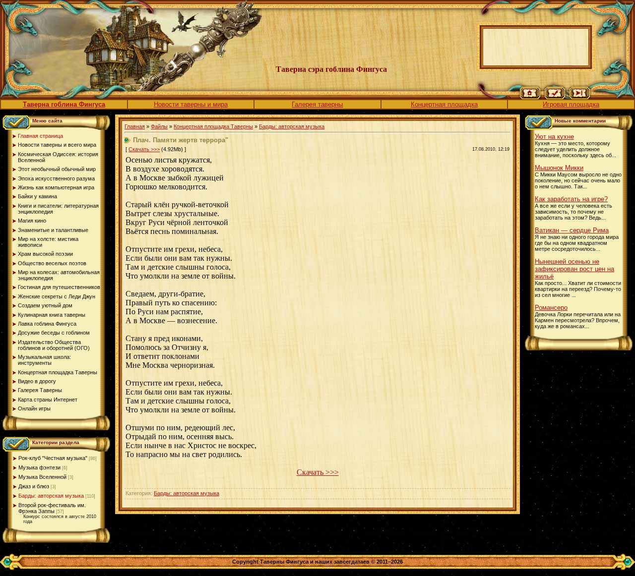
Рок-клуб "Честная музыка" (52, 458)
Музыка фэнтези (39, 467)
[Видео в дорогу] (580, 97)
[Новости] (555, 97)
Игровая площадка (571, 104)
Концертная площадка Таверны (213, 126)
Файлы (159, 126)
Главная (135, 126)
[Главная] (530, 97)
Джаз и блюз (33, 486)
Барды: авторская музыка (51, 496)
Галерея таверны (317, 104)
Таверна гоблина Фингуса (64, 104)
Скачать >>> (144, 149)
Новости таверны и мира (191, 104)
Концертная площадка (444, 104)
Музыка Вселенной (42, 477)
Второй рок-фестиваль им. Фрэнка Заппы (52, 508)
